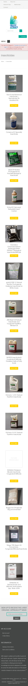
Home (5, 1)
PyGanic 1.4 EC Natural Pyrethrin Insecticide (14, 396)
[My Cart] (19, 7)
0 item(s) (23, 36)
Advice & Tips (7, 4)
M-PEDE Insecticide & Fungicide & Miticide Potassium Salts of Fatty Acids (14, 360)
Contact (6, 7)
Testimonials (17, 4)
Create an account (19, 45)
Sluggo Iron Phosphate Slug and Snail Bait (14, 508)
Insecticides (9, 61)
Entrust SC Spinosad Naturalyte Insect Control (14, 209)
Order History (6, 636)
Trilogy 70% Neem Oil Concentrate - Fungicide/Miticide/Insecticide (16, 547)
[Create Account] (11, 7)
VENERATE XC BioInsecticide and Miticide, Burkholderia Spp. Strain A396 (14, 585)
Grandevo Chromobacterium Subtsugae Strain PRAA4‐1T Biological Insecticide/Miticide (14, 248)
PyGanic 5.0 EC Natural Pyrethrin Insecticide (14, 433)
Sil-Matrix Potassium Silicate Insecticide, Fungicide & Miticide (14, 472)
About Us (12, 1)
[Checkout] (22, 7)
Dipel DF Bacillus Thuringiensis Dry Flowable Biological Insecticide (14, 172)
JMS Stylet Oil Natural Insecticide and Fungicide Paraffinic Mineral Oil (14, 323)
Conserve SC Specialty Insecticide (14, 133)
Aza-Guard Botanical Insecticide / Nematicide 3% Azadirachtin (14, 97)
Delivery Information (8, 647)
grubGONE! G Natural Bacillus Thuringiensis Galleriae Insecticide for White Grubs (14, 285)
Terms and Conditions (8, 649)
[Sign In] (15, 7)
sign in (6, 47)
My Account (5, 633)
